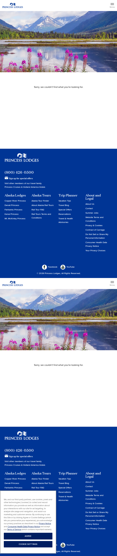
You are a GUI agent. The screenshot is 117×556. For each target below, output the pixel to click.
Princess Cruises (13, 187)
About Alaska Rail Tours (43, 205)
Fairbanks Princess (13, 209)
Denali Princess (12, 205)
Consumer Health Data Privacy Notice (24, 526)
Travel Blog (63, 205)
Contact (89, 208)
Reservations (64, 214)
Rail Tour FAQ (38, 209)
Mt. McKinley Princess (15, 218)
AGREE (28, 536)
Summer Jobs (91, 213)
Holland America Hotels (34, 187)
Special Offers (65, 209)
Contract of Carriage (95, 230)
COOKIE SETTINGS (28, 544)
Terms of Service (14, 529)
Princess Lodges (22, 159)
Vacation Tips (64, 201)
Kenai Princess (12, 214)
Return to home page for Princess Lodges (12, 5)
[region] (28, 522)
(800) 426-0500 (19, 172)
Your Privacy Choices (95, 250)
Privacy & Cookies (94, 225)
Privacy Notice (45, 523)
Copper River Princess (15, 201)
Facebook (52, 267)
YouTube (70, 267)
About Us (89, 204)
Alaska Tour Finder (40, 201)
